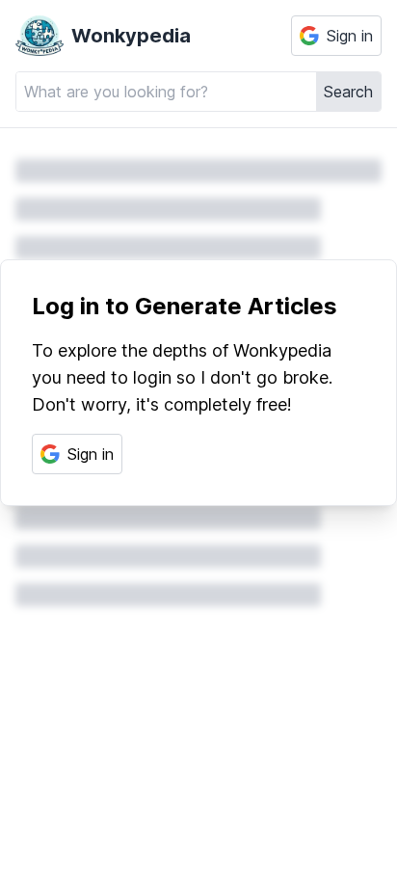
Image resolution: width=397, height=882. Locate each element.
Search (348, 91)
